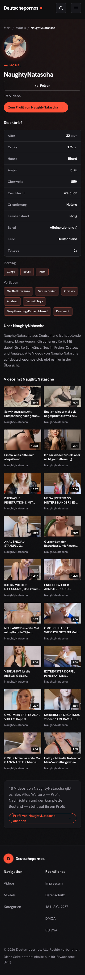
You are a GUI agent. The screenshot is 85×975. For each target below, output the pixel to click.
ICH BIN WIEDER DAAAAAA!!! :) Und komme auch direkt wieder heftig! (22, 587)
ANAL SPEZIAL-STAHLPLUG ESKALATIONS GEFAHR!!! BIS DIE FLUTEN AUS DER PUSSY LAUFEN (21, 544)
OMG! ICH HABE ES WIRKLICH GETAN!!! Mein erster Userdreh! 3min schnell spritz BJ (61, 630)
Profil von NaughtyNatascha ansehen (44, 818)
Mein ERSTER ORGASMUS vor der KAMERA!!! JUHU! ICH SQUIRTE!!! (62, 717)
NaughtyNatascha (16, 422)
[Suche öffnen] (61, 8)
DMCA (50, 918)
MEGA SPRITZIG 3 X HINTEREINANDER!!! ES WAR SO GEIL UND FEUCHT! (60, 500)
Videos (9, 883)
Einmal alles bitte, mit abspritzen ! (19, 457)
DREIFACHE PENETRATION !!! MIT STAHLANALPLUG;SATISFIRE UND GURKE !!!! (22, 500)
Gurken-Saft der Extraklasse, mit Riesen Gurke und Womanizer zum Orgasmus (62, 544)
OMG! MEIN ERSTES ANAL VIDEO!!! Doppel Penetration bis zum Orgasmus (22, 717)
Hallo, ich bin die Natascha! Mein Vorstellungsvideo (62, 760)
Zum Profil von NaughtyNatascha (38, 108)
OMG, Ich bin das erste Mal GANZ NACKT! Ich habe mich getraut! (22, 760)
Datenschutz (55, 895)
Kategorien (12, 906)
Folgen (60, 86)
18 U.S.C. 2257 (56, 906)
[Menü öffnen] (76, 8)
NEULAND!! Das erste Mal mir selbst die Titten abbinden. (21, 630)
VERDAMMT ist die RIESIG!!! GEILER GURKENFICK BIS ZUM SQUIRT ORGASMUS (19, 673)
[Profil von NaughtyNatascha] (15, 46)
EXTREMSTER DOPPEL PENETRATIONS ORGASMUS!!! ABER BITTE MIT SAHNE (62, 673)
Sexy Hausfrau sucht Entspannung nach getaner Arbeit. (22, 414)
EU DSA (51, 930)
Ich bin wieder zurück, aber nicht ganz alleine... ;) (62, 457)
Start (7, 28)
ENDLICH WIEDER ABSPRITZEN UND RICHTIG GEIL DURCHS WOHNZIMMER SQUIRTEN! (60, 587)
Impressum (54, 883)
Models (21, 28)
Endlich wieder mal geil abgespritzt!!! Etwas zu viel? (60, 414)
